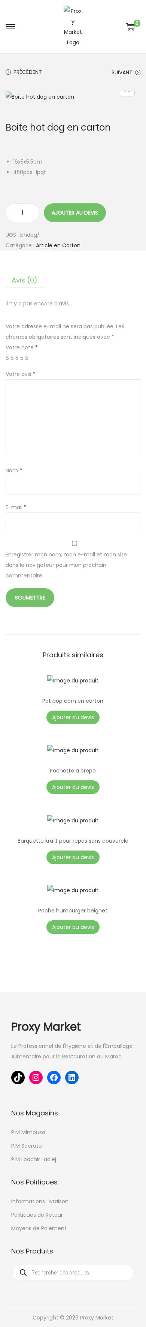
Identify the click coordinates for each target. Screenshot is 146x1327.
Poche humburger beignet (72, 910)
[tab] (73, 280)
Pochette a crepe (73, 770)
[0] (130, 26)
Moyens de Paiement (39, 1228)
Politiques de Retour (37, 1215)
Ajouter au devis (75, 212)
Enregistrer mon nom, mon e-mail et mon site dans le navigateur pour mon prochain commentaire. (66, 565)
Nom (14, 470)
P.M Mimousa (28, 1132)
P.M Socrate (26, 1146)
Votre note (22, 347)
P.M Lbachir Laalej (33, 1159)
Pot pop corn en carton (72, 701)
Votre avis (21, 374)
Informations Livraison (40, 1201)
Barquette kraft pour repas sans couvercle (73, 841)
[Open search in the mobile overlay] (73, 1273)
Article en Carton (58, 245)
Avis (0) (24, 280)
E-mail (16, 507)
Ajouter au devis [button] (73, 717)
